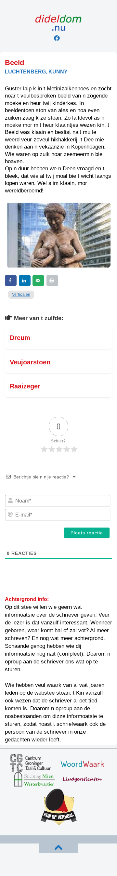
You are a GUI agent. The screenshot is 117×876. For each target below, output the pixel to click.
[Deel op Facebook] (11, 280)
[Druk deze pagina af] (52, 280)
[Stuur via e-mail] (38, 280)
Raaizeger (25, 386)
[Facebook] (57, 38)
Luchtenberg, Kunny (36, 71)
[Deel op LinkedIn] (25, 280)
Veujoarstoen (30, 362)
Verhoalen (21, 294)
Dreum (20, 337)
